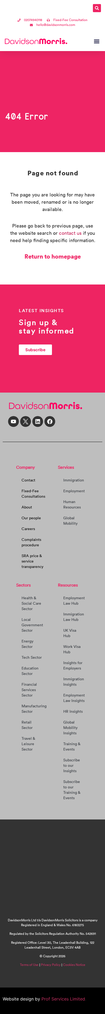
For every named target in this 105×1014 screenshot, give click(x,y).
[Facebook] (49, 421)
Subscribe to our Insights (71, 765)
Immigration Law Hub (73, 617)
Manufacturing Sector (34, 709)
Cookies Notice (74, 965)
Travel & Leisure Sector (28, 744)
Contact (28, 480)
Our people (31, 518)
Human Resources (72, 504)
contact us (70, 233)
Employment (74, 490)
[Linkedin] (37, 421)
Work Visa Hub (71, 649)
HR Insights (73, 711)
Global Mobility (70, 521)
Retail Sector (27, 725)
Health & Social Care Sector (31, 603)
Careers (28, 528)
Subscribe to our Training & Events (71, 789)
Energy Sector (27, 644)
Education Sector (30, 671)
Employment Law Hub (74, 600)
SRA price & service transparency (32, 561)
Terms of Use (29, 965)
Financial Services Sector (29, 690)
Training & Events (71, 746)
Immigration (73, 480)
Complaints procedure (31, 542)
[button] (97, 8)
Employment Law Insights (74, 698)
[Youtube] (13, 421)
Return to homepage (52, 256)
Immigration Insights (73, 682)
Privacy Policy (51, 965)
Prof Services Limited (62, 999)
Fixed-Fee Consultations (33, 493)
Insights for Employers (72, 665)
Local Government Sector (32, 625)
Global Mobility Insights (70, 727)
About (27, 507)
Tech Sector (32, 657)
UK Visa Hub (69, 633)
